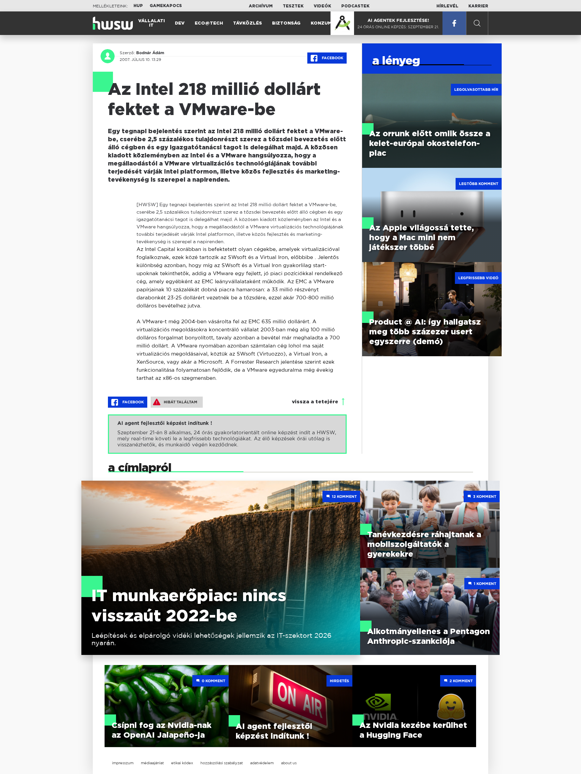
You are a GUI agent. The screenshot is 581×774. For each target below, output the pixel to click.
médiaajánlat (152, 763)
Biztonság (286, 23)
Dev (180, 23)
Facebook (332, 58)
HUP (138, 6)
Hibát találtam (180, 402)
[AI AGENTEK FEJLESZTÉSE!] (342, 23)
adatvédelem (262, 763)
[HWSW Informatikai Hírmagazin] (113, 23)
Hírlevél (447, 6)
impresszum (122, 763)
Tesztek (293, 6)
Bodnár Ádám (150, 53)
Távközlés (247, 23)
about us (289, 763)
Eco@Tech (209, 23)
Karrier (478, 6)
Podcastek (355, 6)
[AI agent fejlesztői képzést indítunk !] (227, 434)
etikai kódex (182, 763)
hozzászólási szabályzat (221, 763)
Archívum (261, 6)
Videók (322, 6)
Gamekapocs (166, 6)
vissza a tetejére (315, 401)
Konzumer (324, 23)
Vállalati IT (151, 23)
